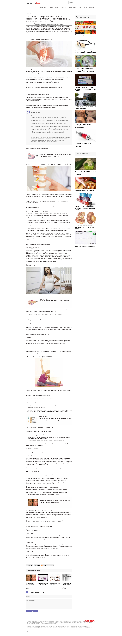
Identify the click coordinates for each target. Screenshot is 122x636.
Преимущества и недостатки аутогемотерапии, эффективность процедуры (84, 145)
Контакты (92, 8)
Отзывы (85, 8)
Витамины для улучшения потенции (85, 35)
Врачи (51, 8)
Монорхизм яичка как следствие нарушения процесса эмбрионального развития (66, 586)
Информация (63, 8)
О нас (79, 8)
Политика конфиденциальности (49, 631)
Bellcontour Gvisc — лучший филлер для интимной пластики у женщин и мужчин (85, 208)
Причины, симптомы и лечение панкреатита (54, 301)
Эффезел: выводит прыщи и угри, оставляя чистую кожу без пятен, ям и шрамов (85, 89)
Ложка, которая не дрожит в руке (84, 190)
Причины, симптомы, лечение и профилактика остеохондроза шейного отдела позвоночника (55, 419)
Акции (56, 8)
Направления (43, 8)
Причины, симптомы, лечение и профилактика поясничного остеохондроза (55, 155)
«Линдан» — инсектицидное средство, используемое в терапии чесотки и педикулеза (85, 173)
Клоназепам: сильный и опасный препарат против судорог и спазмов (43, 585)
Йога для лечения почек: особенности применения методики (55, 584)
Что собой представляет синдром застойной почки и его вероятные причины (84, 227)
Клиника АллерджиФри (37, 631)
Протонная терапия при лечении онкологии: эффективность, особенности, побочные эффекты (84, 70)
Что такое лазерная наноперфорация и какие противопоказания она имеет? (54, 501)
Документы (72, 8)
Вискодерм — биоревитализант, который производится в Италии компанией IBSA (84, 126)
